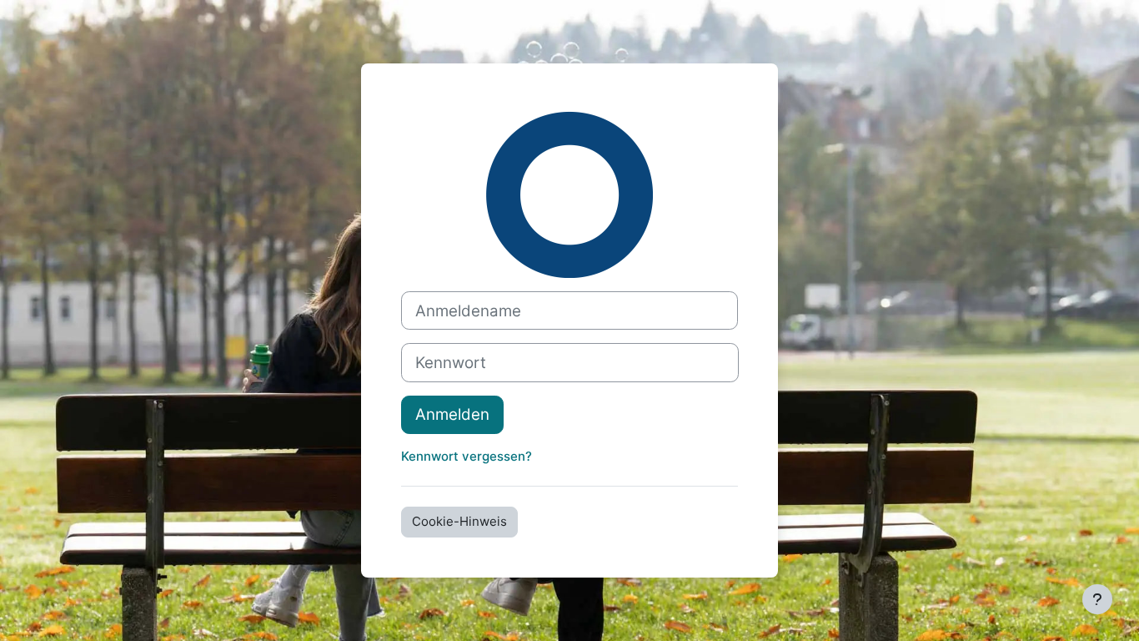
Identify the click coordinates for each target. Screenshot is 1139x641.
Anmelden (452, 414)
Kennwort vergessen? (466, 456)
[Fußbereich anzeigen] (1097, 599)
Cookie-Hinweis (459, 521)
